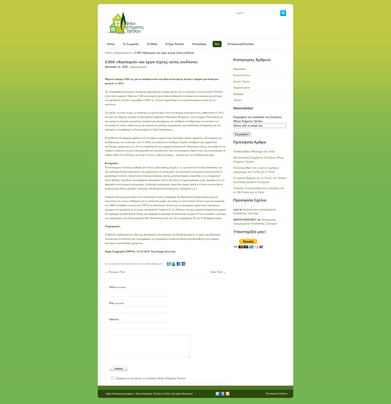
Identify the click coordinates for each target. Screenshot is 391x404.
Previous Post (115, 272)
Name (117, 287)
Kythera (283, 393)
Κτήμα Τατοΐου (175, 44)
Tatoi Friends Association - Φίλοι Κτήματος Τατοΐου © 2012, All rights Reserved (149, 393)
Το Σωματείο (131, 44)
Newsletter (239, 69)
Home (111, 44)
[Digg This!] (183, 263)
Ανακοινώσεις (241, 75)
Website (114, 319)
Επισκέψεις (199, 44)
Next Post (218, 272)
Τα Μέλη (152, 44)
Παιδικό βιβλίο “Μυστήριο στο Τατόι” (254, 151)
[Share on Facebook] (178, 263)
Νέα (217, 44)
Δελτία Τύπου (241, 81)
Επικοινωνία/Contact (241, 44)
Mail (116, 303)
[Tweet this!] (169, 263)
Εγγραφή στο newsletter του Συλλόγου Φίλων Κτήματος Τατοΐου (151, 378)
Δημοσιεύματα (123, 52)
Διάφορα (238, 93)
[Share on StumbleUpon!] (173, 263)
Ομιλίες (237, 100)
